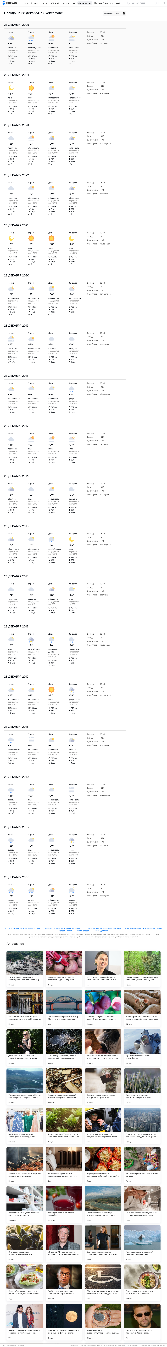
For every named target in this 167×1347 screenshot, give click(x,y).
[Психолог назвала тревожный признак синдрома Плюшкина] (64, 1086)
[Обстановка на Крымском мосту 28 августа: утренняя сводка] (64, 1008)
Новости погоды (66, 931)
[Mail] (3, 3)
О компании (11, 1345)
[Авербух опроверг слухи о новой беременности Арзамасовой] (24, 1322)
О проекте (74, 1345)
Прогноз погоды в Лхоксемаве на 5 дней (62, 928)
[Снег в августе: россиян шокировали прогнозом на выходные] (142, 1086)
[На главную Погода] (11, 3)
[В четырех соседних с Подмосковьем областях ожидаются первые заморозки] (24, 1243)
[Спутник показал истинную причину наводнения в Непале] (103, 1204)
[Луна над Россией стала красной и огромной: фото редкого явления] (64, 1322)
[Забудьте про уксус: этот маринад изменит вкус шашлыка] (24, 1165)
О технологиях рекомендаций (114, 1345)
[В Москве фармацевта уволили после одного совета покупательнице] (24, 1204)
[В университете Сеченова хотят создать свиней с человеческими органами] (142, 1008)
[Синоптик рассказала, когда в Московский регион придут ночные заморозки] (64, 1047)
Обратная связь (132, 1345)
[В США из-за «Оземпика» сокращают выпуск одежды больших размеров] (24, 1126)
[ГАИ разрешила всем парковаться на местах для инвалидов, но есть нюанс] (103, 1282)
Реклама (21, 1345)
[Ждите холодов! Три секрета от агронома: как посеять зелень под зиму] (64, 1126)
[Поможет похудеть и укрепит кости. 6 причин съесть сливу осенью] (103, 1008)
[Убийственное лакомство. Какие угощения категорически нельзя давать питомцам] (103, 1047)
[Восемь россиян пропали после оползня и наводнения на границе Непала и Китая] (142, 1126)
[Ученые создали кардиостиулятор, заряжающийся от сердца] (103, 1322)
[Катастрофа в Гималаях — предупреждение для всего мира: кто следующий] (24, 969)
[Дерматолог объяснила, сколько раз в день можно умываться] (142, 1204)
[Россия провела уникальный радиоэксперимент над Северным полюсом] (142, 1243)
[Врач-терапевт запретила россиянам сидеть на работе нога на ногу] (103, 1243)
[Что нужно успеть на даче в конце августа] (142, 1165)
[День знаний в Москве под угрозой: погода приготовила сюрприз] (24, 1047)
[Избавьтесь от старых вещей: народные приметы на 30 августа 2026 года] (24, 1008)
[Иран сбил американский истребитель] (142, 1047)
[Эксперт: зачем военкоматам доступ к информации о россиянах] (103, 1086)
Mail (3, 1345)
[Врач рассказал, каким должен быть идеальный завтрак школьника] (142, 1282)
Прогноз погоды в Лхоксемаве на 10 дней (143, 928)
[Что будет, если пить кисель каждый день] (64, 1204)
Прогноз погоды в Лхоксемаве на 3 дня (22, 928)
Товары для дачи (100, 931)
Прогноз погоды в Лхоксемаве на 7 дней (103, 928)
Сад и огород (83, 931)
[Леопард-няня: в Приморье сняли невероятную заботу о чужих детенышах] (142, 969)
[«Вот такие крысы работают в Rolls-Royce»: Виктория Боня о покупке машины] (103, 969)
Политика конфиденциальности (91, 1345)
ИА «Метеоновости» (157, 1345)
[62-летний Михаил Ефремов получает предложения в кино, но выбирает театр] (64, 1243)
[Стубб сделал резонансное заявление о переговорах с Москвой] (64, 1282)
